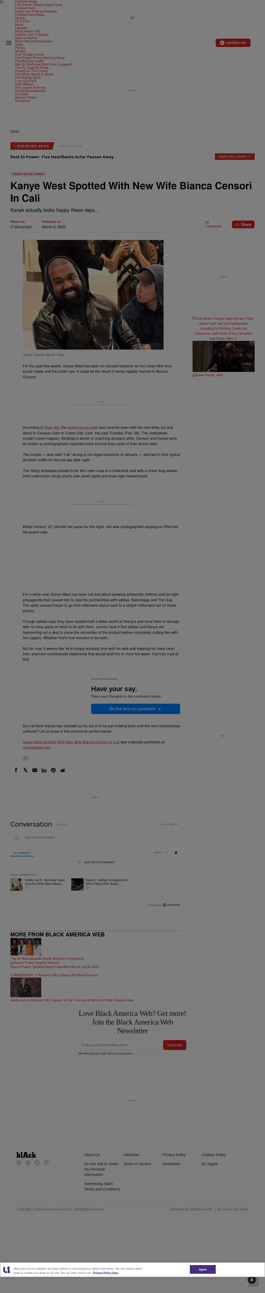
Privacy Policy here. (106, 1273)
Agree (203, 1269)
